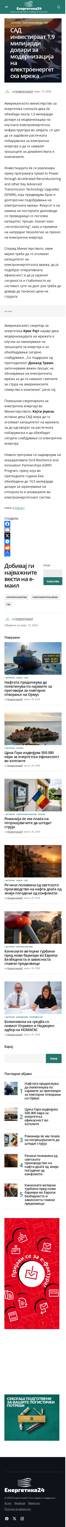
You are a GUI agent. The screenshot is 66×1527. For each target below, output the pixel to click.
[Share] (33, 553)
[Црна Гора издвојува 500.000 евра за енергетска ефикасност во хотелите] (33, 729)
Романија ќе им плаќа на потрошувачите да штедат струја (42, 1140)
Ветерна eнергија (24, 947)
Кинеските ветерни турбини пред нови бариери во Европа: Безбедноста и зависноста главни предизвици (40, 1194)
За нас (7, 1503)
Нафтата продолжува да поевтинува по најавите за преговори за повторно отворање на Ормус (43, 1091)
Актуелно (16, 23)
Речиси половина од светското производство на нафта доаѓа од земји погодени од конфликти (41, 1165)
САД (8, 604)
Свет (46, 23)
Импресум (19, 1503)
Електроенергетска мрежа (45, 597)
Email (46, 565)
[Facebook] (33, 524)
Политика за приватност (17, 1509)
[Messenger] (33, 542)
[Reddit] (33, 548)
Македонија (22, 1017)
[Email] (33, 530)
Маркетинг (34, 1503)
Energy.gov (19, 507)
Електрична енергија (32, 23)
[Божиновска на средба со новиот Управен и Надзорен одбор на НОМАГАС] (33, 997)
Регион (19, 748)
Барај (8, 1047)
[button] (6, 7)
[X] (33, 536)
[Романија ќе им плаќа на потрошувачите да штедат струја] (33, 795)
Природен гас (36, 1017)
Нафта (19, 678)
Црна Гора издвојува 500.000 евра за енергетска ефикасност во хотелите (41, 1117)
